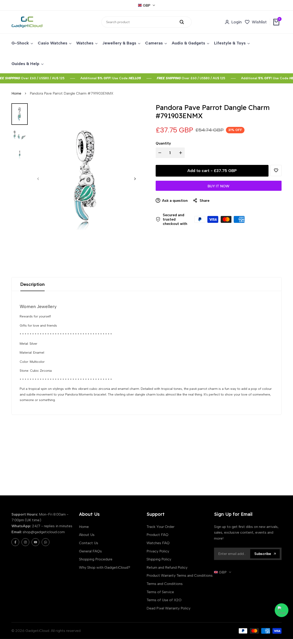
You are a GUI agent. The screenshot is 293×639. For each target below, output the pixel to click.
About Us (87, 534)
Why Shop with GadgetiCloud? (104, 567)
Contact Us (88, 543)
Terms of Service (160, 592)
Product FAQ (157, 534)
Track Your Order (160, 526)
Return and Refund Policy (166, 567)
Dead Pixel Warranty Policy (168, 608)
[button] (276, 170)
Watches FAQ (158, 543)
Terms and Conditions (164, 584)
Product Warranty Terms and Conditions (179, 575)
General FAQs (90, 551)
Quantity (163, 143)
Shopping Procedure (95, 559)
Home (16, 93)
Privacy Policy (157, 551)
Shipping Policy (158, 559)
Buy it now (218, 186)
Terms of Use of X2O (164, 600)
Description (32, 284)
